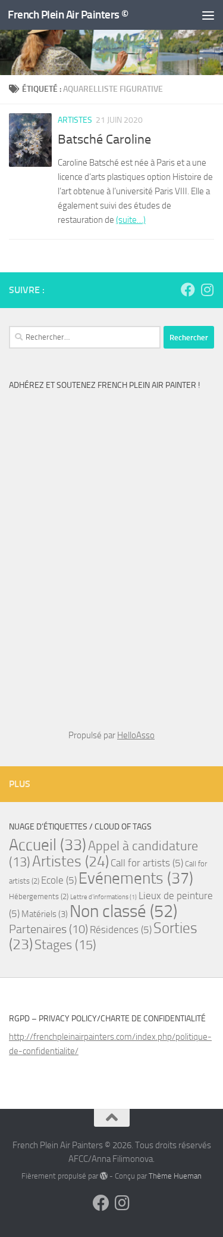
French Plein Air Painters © (68, 14)
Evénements (135, 878)
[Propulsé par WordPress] (104, 1176)
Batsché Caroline (104, 139)
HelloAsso (136, 735)
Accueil (47, 844)
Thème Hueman (175, 1175)
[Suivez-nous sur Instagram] (207, 289)
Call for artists (147, 863)
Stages (65, 945)
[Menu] (208, 15)
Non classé (123, 911)
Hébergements (38, 896)
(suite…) (131, 220)
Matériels (44, 914)
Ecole (59, 880)
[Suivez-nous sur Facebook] (188, 289)
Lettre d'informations (103, 897)
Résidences (121, 929)
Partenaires (48, 929)
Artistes (75, 120)
